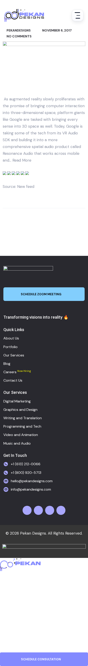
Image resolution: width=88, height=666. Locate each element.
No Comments (19, 36)
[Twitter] (38, 510)
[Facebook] (27, 510)
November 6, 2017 (57, 30)
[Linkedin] (60, 510)
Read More (21, 160)
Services (10, 612)
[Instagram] (49, 510)
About (7, 593)
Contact (10, 640)
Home (7, 583)
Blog (5, 621)
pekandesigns (18, 30)
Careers (9, 631)
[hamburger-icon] (77, 15)
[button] (44, 612)
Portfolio (10, 602)
